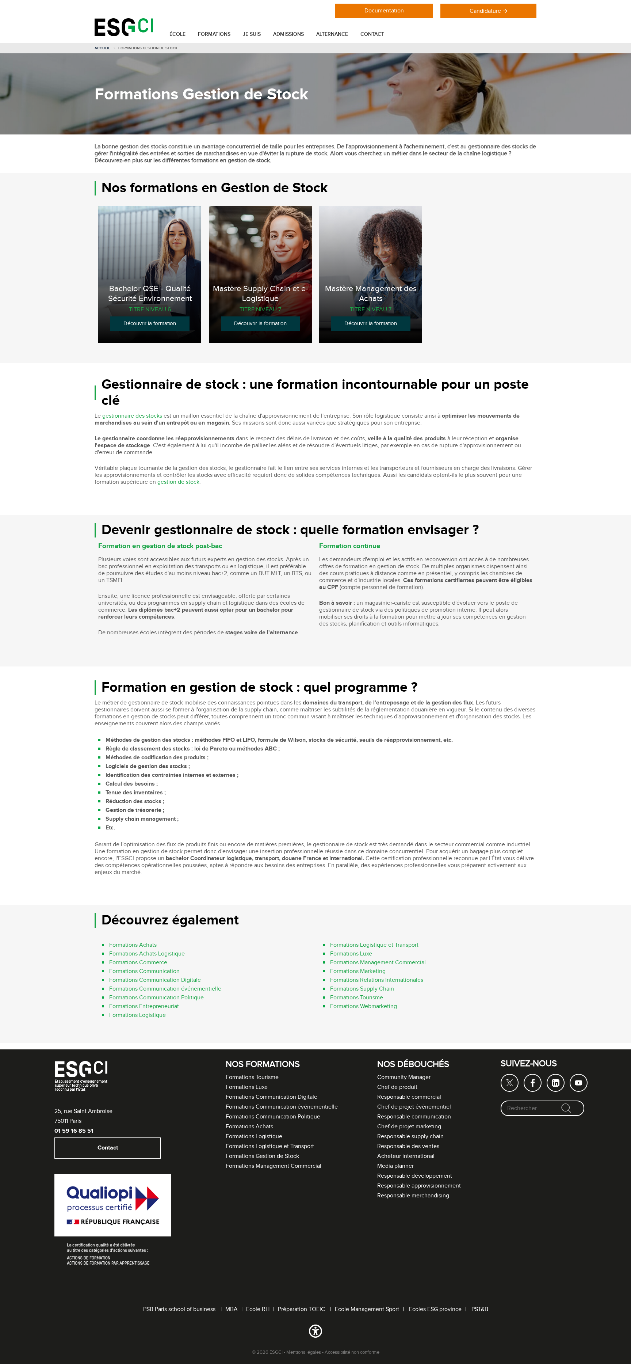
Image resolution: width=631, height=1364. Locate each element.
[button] (315, 1333)
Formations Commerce (138, 963)
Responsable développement (414, 1176)
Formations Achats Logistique (147, 954)
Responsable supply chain (410, 1136)
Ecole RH (257, 1309)
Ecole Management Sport (367, 1309)
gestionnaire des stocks (132, 416)
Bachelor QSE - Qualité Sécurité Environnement (150, 294)
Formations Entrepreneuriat (144, 1006)
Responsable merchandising (413, 1195)
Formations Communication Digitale (155, 980)
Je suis (252, 34)
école (177, 34)
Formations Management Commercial (378, 963)
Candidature (485, 11)
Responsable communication (414, 1116)
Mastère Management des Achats (371, 294)
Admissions (288, 34)
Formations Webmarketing (363, 1006)
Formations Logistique (137, 1015)
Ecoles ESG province (435, 1309)
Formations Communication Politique (156, 998)
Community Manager (404, 1077)
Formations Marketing (358, 971)
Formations (214, 34)
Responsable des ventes (408, 1146)
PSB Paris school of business (180, 1309)
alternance (332, 34)
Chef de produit (397, 1087)
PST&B (479, 1309)
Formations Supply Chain (362, 989)
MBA (231, 1309)
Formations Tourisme (356, 998)
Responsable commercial (409, 1097)
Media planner (395, 1166)
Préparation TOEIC (302, 1309)
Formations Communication (144, 971)
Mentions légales (303, 1352)
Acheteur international (406, 1156)
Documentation (384, 10)
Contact (372, 34)
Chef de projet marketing (409, 1126)
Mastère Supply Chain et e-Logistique (260, 294)
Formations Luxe (351, 954)
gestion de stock (178, 482)
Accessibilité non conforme (352, 1352)
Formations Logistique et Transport (374, 945)
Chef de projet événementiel (414, 1106)
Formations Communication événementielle (165, 989)
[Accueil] (124, 34)
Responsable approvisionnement (419, 1185)
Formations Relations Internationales (376, 980)
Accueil (102, 48)
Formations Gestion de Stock (262, 1156)
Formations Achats (133, 945)
